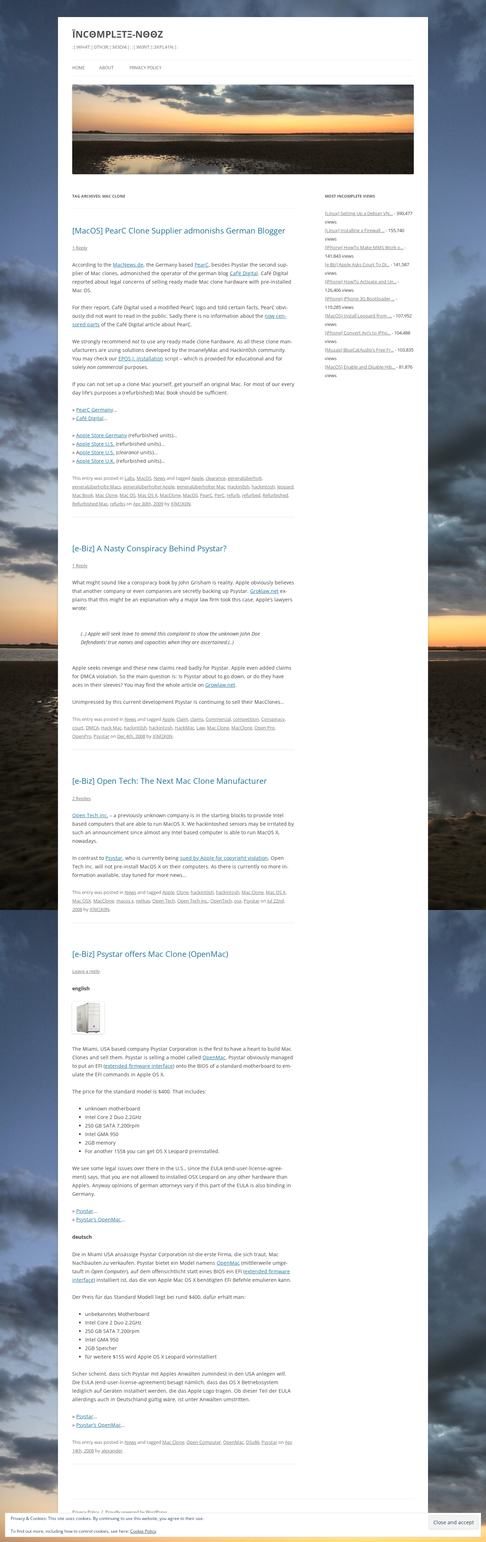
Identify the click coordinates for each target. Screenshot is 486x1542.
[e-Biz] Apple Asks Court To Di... (357, 264)
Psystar (101, 736)
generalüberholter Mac (201, 486)
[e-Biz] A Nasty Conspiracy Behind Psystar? (149, 548)
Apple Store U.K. (95, 460)
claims (197, 719)
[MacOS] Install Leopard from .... (358, 315)
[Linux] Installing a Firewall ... (355, 230)
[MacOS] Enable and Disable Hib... (360, 367)
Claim (182, 719)
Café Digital (90, 418)
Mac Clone (106, 495)
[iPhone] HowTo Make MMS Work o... (364, 247)
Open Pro (264, 727)
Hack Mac (111, 727)
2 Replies (81, 798)
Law (200, 727)
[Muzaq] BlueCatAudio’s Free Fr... (359, 350)
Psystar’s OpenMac (98, 1219)
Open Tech (163, 901)
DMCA (92, 727)
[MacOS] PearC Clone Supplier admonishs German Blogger (178, 230)
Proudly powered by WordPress (136, 1512)
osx (238, 901)
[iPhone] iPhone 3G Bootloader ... (360, 298)
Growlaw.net (220, 684)
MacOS (144, 478)
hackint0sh (135, 727)
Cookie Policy (143, 1531)
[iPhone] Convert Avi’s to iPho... (358, 333)
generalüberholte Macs (96, 486)
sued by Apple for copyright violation (224, 858)
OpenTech (221, 901)
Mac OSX (81, 901)
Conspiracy (273, 719)
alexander (111, 1450)
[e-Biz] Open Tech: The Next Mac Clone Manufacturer (169, 780)
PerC (219, 495)
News (159, 478)
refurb (233, 495)
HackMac (184, 727)
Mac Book (82, 495)
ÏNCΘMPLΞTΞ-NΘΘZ (117, 34)
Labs (129, 478)
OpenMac (214, 1057)
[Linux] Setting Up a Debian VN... (359, 213)
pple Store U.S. (97, 452)
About (106, 68)
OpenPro (81, 736)
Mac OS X (148, 495)
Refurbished (275, 495)
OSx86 (252, 1442)
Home (78, 68)
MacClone (170, 495)
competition (246, 719)
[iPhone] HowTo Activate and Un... (361, 281)
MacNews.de (128, 264)
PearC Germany (94, 409)
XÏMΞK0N (181, 503)
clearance (216, 478)
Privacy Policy (146, 68)
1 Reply (80, 248)
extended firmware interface (139, 1065)
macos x (125, 901)
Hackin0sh (238, 486)
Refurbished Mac (90, 503)
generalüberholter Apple (149, 486)
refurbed (251, 495)
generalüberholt (245, 478)
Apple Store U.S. (95, 443)
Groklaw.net (264, 591)
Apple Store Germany (101, 435)
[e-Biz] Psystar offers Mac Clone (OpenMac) (150, 953)
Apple (197, 478)
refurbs (117, 503)
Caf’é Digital (244, 273)
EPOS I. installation (140, 358)
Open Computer (203, 1442)
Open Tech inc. (90, 815)
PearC (201, 264)
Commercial (218, 719)
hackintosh (263, 486)
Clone (182, 892)
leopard (285, 486)
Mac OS (128, 495)
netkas (143, 901)
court (78, 727)
